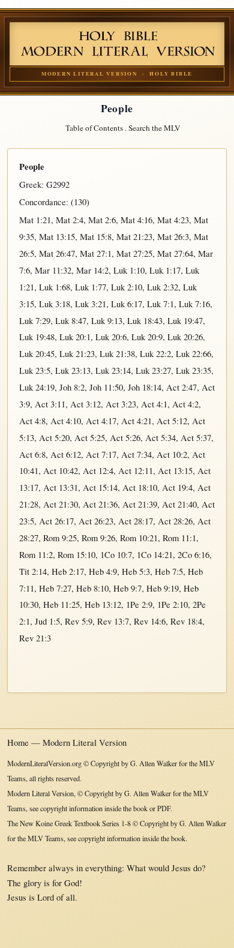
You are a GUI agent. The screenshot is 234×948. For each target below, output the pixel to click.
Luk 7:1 (160, 304)
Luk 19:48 (37, 337)
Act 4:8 (32, 421)
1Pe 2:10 (172, 604)
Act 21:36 (100, 504)
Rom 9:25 (60, 538)
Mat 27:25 (134, 253)
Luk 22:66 (193, 353)
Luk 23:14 (113, 370)
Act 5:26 (125, 437)
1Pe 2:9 (139, 604)
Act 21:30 (60, 504)
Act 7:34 (136, 454)
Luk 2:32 (162, 287)
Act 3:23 (121, 404)
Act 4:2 (185, 404)
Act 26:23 (96, 521)
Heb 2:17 (68, 571)
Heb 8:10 (92, 588)
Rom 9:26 (98, 538)
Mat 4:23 (173, 220)
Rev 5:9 (78, 621)
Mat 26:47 (57, 253)
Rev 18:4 (186, 621)
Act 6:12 (65, 454)
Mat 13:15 (57, 236)
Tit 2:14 (33, 571)
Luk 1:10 (129, 270)
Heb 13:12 (103, 604)
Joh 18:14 (144, 387)
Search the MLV (154, 127)
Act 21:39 (139, 504)
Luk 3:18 (54, 304)
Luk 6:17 (126, 304)
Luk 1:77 (90, 287)
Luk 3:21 (90, 304)
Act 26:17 (56, 521)
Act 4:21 (136, 421)
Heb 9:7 (127, 588)
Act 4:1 (154, 404)
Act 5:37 (196, 437)
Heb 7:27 (55, 588)
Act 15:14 (100, 487)
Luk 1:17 (165, 270)
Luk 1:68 (54, 287)
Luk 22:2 (155, 353)
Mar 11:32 (53, 270)
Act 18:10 (139, 487)
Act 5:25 (89, 437)
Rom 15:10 (76, 554)
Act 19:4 (177, 487)
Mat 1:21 (35, 220)
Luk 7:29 (34, 320)
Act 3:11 (50, 404)
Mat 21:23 (134, 236)
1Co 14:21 (155, 554)
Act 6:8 (32, 454)
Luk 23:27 (153, 370)
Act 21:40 (179, 504)
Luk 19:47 (185, 320)
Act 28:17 (135, 521)
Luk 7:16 (194, 304)
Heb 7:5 (169, 571)
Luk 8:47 (70, 320)
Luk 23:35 (193, 370)
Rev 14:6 (150, 621)
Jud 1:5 (47, 621)
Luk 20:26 (185, 337)
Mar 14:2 (92, 270)
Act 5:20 (54, 437)
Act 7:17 (101, 454)
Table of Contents (94, 127)
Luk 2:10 (126, 287)
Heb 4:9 (103, 571)
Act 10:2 (172, 454)
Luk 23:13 (73, 370)
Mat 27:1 (96, 253)
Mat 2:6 (102, 220)
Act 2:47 (181, 387)
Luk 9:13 (106, 320)
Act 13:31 (60, 487)
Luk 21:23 (77, 353)
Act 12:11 (135, 470)
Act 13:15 (175, 470)
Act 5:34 (160, 437)
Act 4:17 (101, 421)
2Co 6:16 (193, 554)
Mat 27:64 (175, 253)
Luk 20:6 (111, 337)
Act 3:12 (85, 404)
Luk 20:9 (147, 337)
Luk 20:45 (37, 353)
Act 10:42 (60, 470)
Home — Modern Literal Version (67, 742)
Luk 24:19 (37, 387)
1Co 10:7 (116, 554)
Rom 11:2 (36, 554)
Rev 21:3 (35, 638)
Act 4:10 (65, 421)
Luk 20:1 (75, 337)
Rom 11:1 (179, 538)
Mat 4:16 (136, 220)
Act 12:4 (98, 470)
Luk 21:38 (117, 353)
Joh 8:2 (72, 387)
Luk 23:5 (34, 370)
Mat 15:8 (96, 236)
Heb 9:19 (162, 588)
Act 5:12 (172, 421)
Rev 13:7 (113, 621)
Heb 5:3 (136, 571)
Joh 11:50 (106, 387)
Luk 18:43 (145, 320)
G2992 (58, 184)
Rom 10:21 (139, 538)
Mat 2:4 (69, 220)
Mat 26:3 (173, 236)
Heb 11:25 (61, 604)
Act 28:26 (175, 521)
